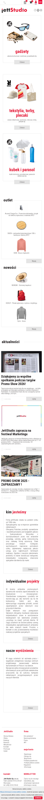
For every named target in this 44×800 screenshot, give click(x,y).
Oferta (6, 738)
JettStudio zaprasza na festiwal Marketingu (16, 432)
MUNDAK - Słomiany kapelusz (21, 285)
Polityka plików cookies (31, 763)
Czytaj (34, 399)
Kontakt (6, 747)
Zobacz (22, 62)
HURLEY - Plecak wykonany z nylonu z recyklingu (21, 303)
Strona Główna (8, 736)
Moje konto (27, 758)
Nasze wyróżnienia (30, 738)
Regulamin (27, 765)
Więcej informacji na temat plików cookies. (13, 792)
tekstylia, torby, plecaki (22, 113)
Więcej (34, 261)
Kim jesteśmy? (28, 736)
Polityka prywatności (30, 761)
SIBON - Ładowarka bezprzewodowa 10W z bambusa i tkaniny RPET (21, 234)
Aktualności (7, 745)
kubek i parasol (22, 170)
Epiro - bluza (21, 321)
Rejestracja (27, 754)
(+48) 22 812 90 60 (5, 2)
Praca (26, 740)
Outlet (5, 751)
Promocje (7, 749)
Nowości (6, 742)
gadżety (22, 51)
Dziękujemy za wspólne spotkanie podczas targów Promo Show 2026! (18, 380)
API (25, 742)
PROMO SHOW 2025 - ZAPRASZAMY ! (15, 482)
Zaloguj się (27, 756)
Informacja (27, 767)
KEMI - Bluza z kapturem (21, 253)
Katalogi (6, 740)
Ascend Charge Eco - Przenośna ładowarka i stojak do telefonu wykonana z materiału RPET (21, 214)
